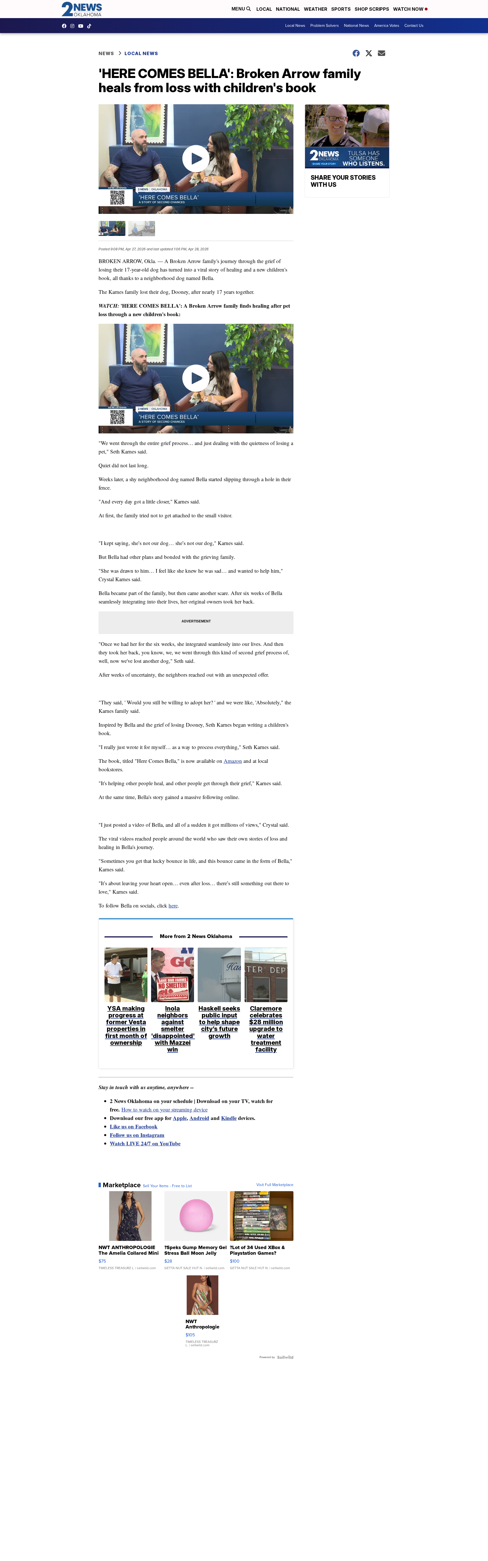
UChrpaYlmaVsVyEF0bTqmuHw (82, 26)
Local (264, 9)
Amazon (233, 760)
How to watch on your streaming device (164, 1109)
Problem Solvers (324, 26)
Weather (315, 9)
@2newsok (90, 26)
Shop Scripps (372, 9)
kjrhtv (65, 26)
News (106, 53)
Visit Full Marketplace (274, 1185)
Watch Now (409, 9)
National (288, 9)
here (173, 905)
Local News (295, 26)
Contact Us (414, 26)
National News (356, 26)
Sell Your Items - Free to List (167, 1186)
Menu (239, 8)
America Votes (386, 26)
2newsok (73, 26)
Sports (341, 9)
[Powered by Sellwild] (285, 1357)
